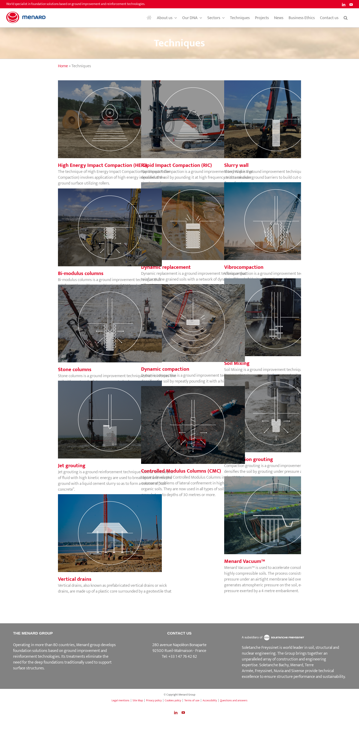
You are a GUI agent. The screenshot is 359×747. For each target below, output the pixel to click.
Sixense (297, 670)
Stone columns (117, 319)
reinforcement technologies (36, 656)
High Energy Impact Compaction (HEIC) (117, 115)
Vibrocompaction (283, 217)
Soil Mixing (283, 313)
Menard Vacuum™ (283, 511)
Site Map (138, 700)
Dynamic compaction (200, 319)
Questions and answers (233, 700)
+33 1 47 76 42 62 (182, 656)
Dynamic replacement (200, 217)
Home (63, 66)
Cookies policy (173, 700)
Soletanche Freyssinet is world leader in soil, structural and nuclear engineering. (290, 650)
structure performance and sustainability (311, 676)
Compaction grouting (283, 409)
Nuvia (279, 670)
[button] (346, 18)
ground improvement (82, 650)
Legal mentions (120, 700)
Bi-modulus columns (117, 223)
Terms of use (191, 700)
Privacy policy (154, 700)
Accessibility (210, 700)
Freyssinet (263, 670)
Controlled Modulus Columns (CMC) (200, 421)
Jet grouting (117, 415)
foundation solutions (30, 650)
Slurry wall (283, 115)
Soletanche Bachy (274, 665)
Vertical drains (117, 529)
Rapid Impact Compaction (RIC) (200, 115)
